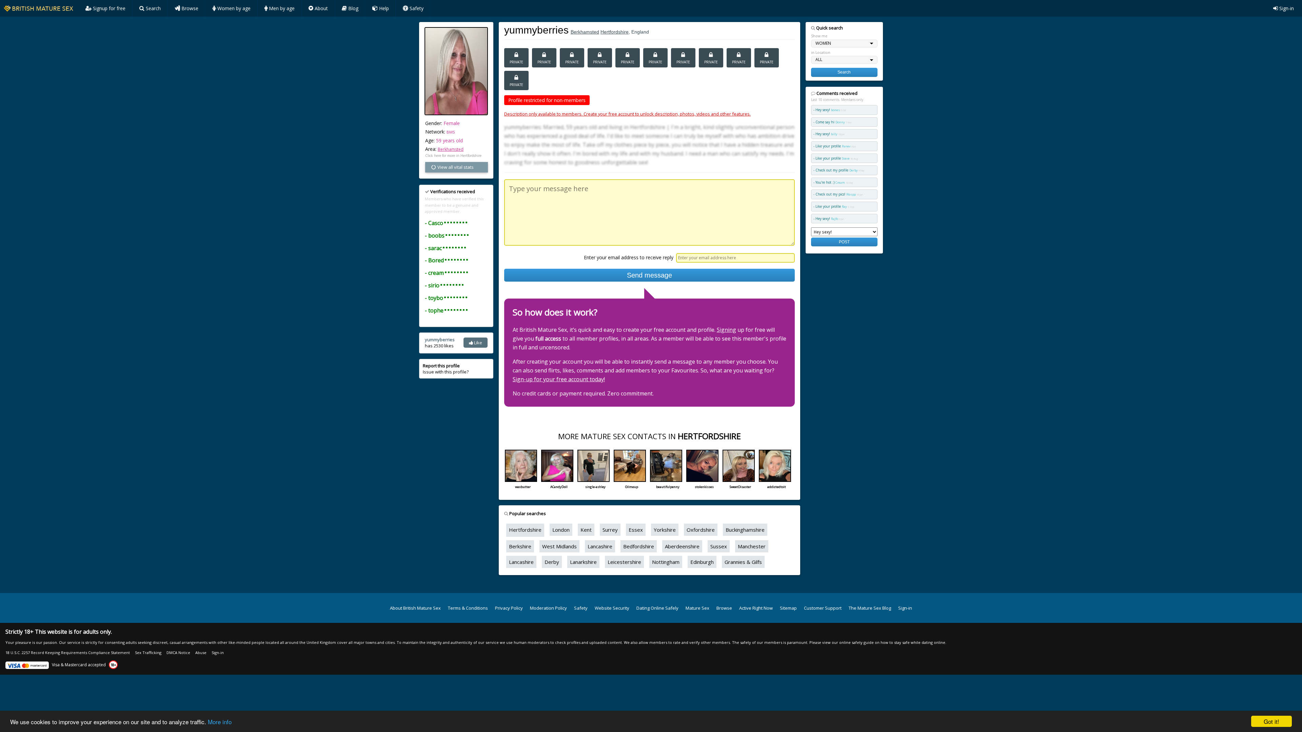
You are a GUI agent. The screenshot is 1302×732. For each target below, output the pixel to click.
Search (152, 8)
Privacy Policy (509, 608)
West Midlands (559, 546)
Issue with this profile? (446, 369)
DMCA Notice (178, 652)
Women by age (233, 8)
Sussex (718, 546)
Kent (586, 529)
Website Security (612, 608)
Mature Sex (697, 608)
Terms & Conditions (468, 608)
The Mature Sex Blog (870, 608)
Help (383, 8)
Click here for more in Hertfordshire (453, 155)
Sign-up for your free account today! (559, 379)
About (320, 8)
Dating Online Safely (657, 608)
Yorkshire (665, 529)
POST (844, 242)
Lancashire (600, 546)
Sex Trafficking (148, 652)
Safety (415, 8)
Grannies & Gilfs (743, 561)
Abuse (200, 652)
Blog (352, 8)
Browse (189, 8)
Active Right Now (756, 608)
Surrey (610, 529)
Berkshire (520, 546)
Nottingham (665, 561)
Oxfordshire (701, 529)
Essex (636, 529)
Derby (552, 561)
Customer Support (823, 608)
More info (220, 721)
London (561, 529)
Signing (726, 329)
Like (477, 343)
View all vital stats (455, 167)
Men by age (281, 8)
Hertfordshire (614, 32)
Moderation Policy (548, 608)
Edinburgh (702, 561)
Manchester (752, 546)
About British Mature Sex (415, 608)
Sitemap (788, 608)
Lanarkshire (583, 561)
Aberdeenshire (682, 546)
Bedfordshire (638, 546)
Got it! (1271, 721)
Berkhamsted (450, 149)
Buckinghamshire (745, 529)
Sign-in (1286, 8)
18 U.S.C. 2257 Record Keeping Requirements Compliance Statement (67, 652)
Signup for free (108, 8)
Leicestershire (624, 561)
